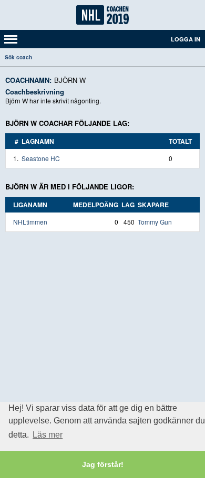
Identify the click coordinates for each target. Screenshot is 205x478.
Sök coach (18, 57)
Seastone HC (41, 158)
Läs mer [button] (48, 434)
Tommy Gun (155, 221)
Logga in (185, 39)
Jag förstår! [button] (103, 464)
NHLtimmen (30, 221)
